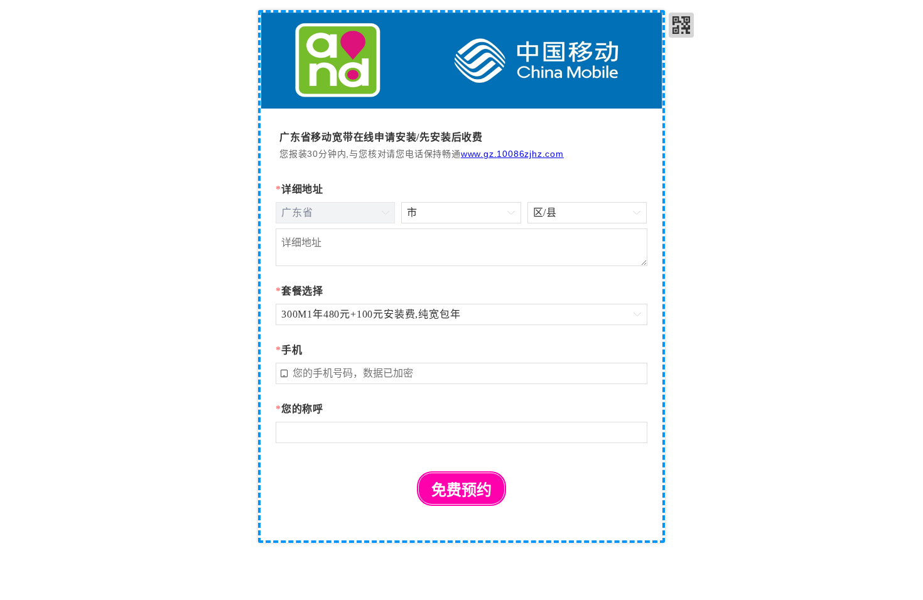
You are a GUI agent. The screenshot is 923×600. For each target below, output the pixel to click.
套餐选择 (299, 291)
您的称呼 (299, 409)
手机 (289, 350)
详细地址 (299, 189)
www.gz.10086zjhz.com (512, 154)
